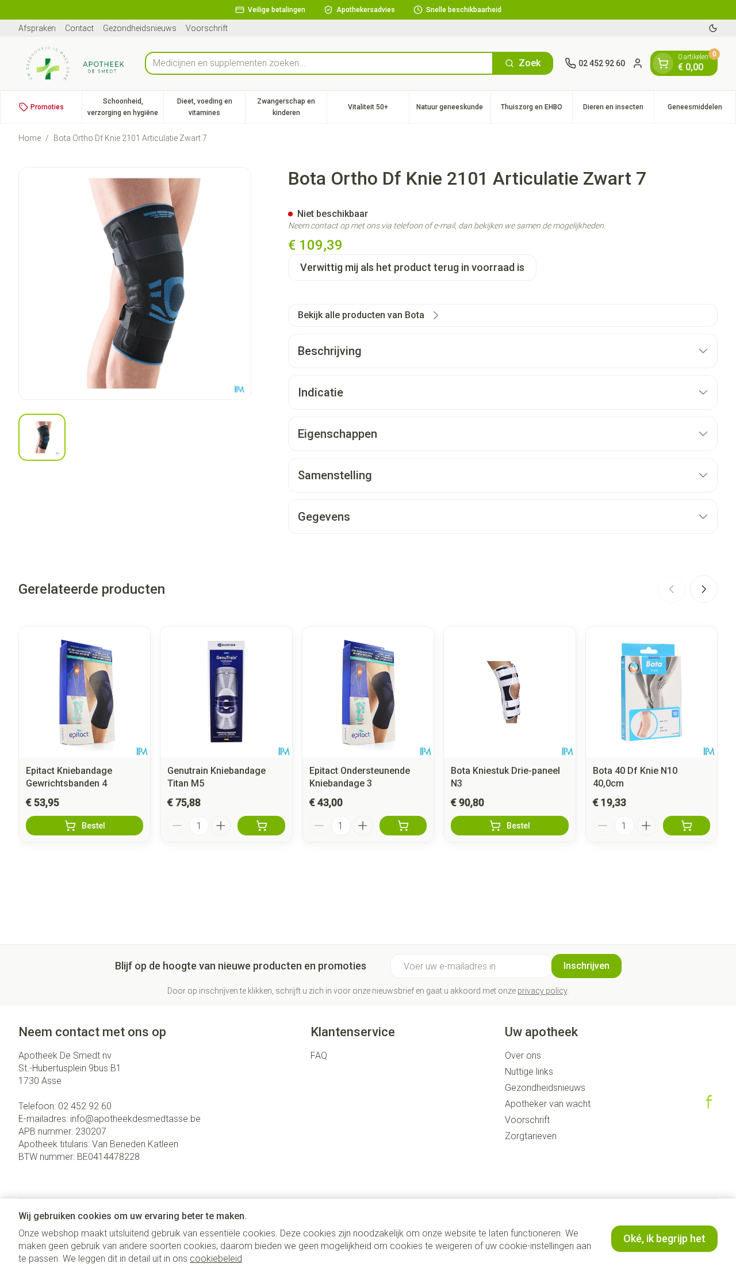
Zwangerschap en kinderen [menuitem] (292, 107)
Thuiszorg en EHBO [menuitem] (536, 110)
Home (29, 138)
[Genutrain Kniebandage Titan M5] (226, 692)
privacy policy (542, 990)
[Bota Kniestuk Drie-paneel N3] (509, 692)
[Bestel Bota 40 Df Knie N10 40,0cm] (686, 825)
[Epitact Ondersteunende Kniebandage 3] (368, 692)
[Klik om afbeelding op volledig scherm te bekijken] (135, 283)
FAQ (318, 1055)
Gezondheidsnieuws (140, 28)
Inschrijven (587, 965)
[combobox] (319, 63)
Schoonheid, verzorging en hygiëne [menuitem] (125, 107)
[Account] (637, 63)
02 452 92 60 (85, 1106)
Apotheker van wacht (548, 1103)
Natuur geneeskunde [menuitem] (453, 110)
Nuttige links (529, 1071)
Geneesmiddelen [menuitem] (701, 110)
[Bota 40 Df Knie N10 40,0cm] (651, 692)
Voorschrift (207, 28)
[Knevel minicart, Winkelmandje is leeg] (663, 63)
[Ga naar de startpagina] (75, 63)
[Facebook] (709, 1101)
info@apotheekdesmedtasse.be (135, 1118)
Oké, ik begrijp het (664, 1238)
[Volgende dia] (704, 589)
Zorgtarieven (531, 1136)
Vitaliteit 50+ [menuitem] (378, 110)
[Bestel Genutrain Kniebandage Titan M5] (261, 825)
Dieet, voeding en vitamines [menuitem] (211, 107)
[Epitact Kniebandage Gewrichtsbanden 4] (84, 692)
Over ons (523, 1055)
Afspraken (37, 28)
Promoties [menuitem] (47, 107)
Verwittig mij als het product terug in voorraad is (412, 267)
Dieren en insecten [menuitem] (618, 110)
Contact (79, 28)
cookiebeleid (216, 1258)
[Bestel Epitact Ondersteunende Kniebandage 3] (403, 825)
